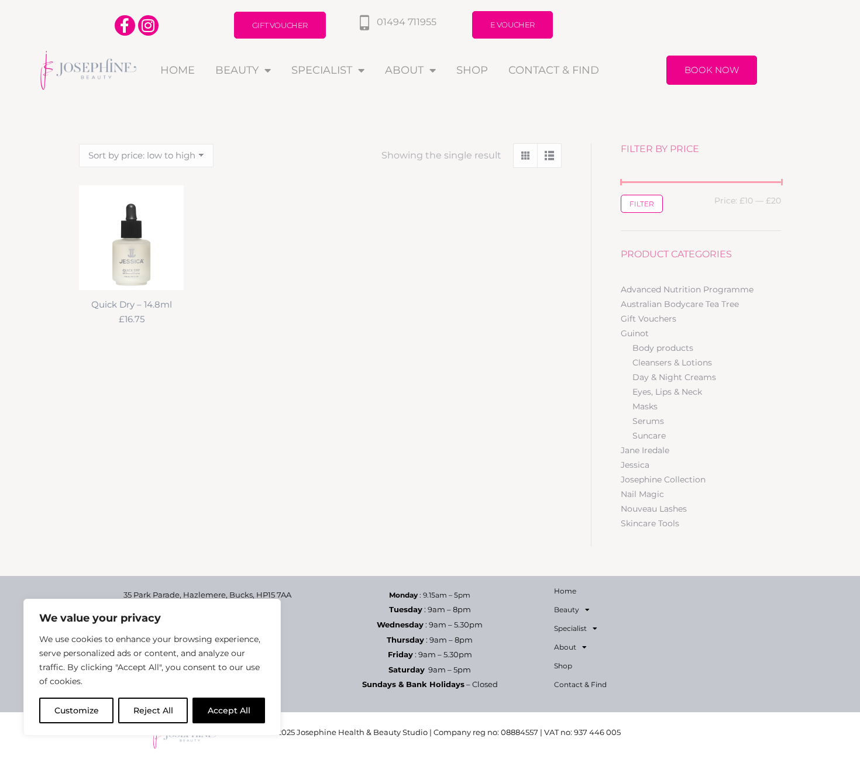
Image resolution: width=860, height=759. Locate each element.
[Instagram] (148, 25)
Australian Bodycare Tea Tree (680, 304)
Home (177, 70)
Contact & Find (553, 70)
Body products (662, 348)
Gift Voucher (280, 25)
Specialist (321, 70)
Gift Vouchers (648, 318)
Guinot (635, 333)
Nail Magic (642, 494)
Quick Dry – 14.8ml (131, 304)
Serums (648, 421)
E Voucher (512, 24)
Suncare (649, 435)
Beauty (237, 70)
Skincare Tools (650, 523)
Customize (76, 710)
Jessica (635, 465)
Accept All (229, 710)
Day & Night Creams (674, 377)
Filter (641, 203)
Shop (472, 70)
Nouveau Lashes (654, 508)
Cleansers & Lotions (672, 362)
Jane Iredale (645, 450)
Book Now (711, 69)
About (404, 70)
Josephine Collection (663, 479)
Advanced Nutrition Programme (687, 289)
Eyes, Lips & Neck (667, 392)
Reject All (153, 710)
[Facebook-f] (125, 25)
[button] (168, 274)
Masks (645, 406)
